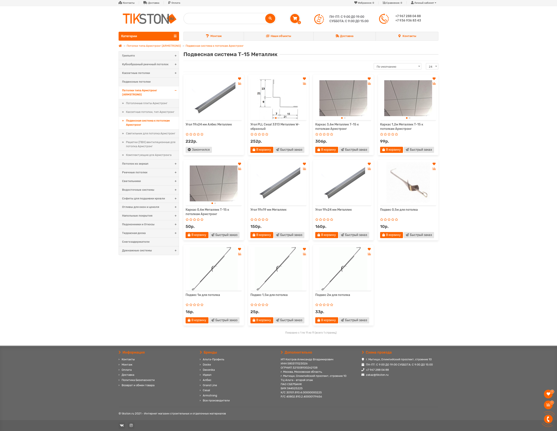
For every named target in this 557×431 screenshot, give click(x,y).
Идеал (207, 374)
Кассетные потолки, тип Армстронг (150, 112)
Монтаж (216, 36)
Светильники (131, 181)
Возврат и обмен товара (138, 385)
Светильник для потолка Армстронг (150, 133)
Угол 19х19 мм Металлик (268, 210)
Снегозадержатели (135, 241)
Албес (207, 380)
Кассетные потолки (136, 73)
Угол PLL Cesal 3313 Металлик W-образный (275, 127)
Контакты (128, 3)
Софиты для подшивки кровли (143, 198)
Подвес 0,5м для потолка (399, 210)
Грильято (128, 55)
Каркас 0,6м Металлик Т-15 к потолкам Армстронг (207, 212)
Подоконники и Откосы (138, 224)
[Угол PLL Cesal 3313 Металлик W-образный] (278, 98)
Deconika (209, 369)
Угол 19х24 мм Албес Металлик (209, 124)
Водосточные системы (138, 189)
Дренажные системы (137, 250)
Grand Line (210, 385)
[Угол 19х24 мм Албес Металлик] (214, 98)
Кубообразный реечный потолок (145, 64)
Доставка (153, 3)
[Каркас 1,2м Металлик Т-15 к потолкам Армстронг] (408, 98)
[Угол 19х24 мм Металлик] (343, 183)
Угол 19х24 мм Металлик (333, 210)
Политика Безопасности (138, 380)
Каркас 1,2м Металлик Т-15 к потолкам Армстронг (401, 127)
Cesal (206, 390)
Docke (207, 364)
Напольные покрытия (137, 215)
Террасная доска (134, 233)
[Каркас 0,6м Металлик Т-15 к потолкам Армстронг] (214, 183)
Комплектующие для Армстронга (148, 155)
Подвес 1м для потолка (203, 295)
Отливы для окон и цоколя (140, 207)
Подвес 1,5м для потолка (269, 295)
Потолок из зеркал (135, 163)
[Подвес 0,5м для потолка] (408, 183)
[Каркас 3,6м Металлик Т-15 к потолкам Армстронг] (343, 98)
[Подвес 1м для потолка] (214, 269)
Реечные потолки (134, 172)
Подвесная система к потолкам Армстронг (215, 45)
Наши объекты (281, 36)
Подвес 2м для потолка (332, 295)
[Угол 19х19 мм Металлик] (278, 183)
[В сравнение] (239, 83)
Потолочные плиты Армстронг (147, 103)
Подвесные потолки (136, 81)
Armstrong (210, 395)
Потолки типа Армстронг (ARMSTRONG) (154, 45)
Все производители (216, 400)
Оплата (175, 3)
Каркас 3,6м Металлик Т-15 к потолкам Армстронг (337, 127)
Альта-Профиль (213, 359)
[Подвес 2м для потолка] (343, 269)
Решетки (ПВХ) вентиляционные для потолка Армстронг (150, 144)
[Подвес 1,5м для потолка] (278, 269)
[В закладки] (239, 79)
